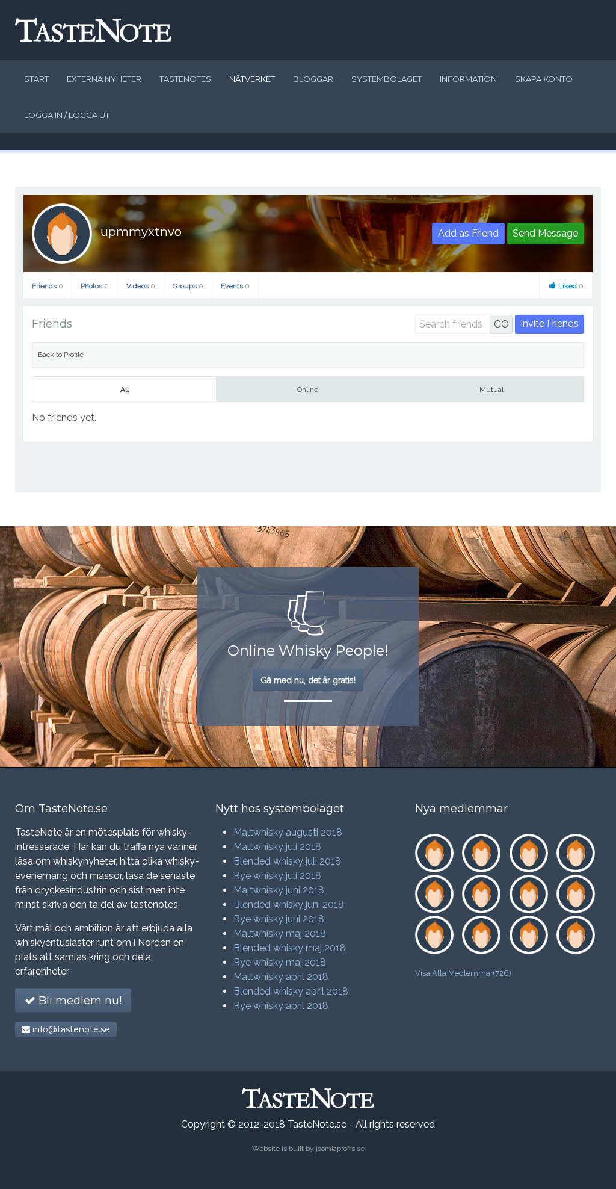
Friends (47, 286)
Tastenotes (185, 79)
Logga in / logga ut (66, 115)
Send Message (545, 233)
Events (235, 286)
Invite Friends (549, 323)
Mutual (491, 389)
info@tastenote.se (70, 1029)
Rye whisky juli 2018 (277, 875)
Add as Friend (468, 233)
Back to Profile (61, 354)
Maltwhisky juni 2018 (278, 890)
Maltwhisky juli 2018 (277, 846)
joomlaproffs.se (340, 1148)
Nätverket (252, 79)
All (124, 389)
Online (307, 389)
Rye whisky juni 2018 (278, 919)
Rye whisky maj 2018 (279, 962)
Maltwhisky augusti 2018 (287, 832)
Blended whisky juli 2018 (287, 861)
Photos (95, 286)
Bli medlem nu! (78, 1000)
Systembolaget (386, 79)
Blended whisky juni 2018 (288, 904)
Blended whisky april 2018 (290, 991)
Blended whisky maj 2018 (289, 948)
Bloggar (313, 79)
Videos (140, 286)
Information (468, 79)
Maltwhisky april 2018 (280, 977)
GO (501, 324)
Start (36, 79)
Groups (188, 286)
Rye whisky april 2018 (280, 1005)
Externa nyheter (104, 79)
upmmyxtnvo (141, 232)
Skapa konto (544, 79)
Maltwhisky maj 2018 (279, 933)
